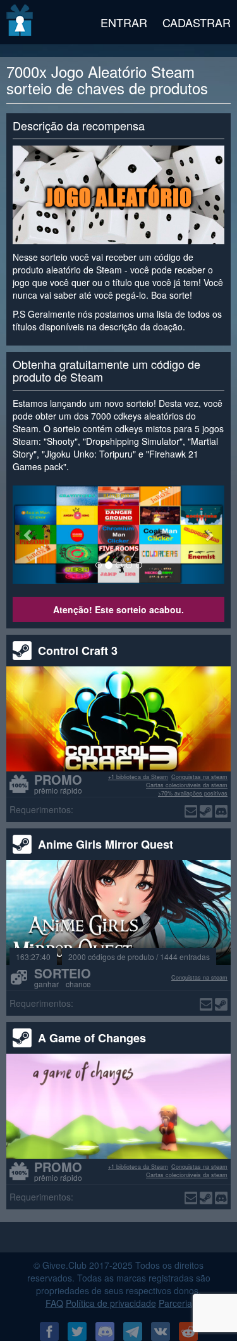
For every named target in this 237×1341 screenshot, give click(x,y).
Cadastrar (196, 22)
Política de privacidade (111, 1303)
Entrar (123, 22)
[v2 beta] (20, 22)
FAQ (54, 1303)
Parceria (175, 1303)
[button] (28, 535)
